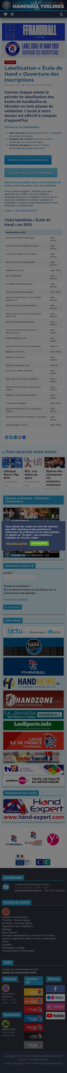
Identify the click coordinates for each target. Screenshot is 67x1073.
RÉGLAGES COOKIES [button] (17, 543)
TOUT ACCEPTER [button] (39, 543)
